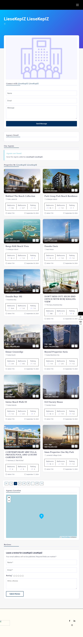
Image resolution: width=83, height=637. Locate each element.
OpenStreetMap (65, 537)
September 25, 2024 (32, 213)
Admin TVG (11, 213)
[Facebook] (69, 620)
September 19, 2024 (32, 369)
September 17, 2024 (32, 474)
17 (37, 484)
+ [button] (9, 497)
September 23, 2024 (71, 319)
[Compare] (37, 190)
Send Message (41, 124)
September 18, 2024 (32, 419)
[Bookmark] (34, 190)
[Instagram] (72, 625)
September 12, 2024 (71, 469)
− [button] (9, 500)
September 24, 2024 (71, 263)
